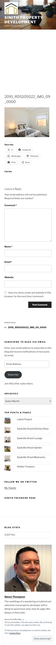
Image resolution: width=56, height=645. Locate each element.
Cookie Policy (15, 633)
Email (8, 262)
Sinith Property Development (23, 19)
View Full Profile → (14, 619)
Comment (10, 205)
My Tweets (10, 488)
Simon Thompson (14, 596)
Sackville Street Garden (29, 447)
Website (9, 277)
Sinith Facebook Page (20, 498)
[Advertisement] (28, 59)
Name (8, 246)
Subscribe (13, 374)
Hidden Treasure (26, 466)
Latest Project (24, 419)
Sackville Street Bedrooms (31, 457)
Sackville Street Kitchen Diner (33, 428)
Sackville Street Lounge (29, 438)
